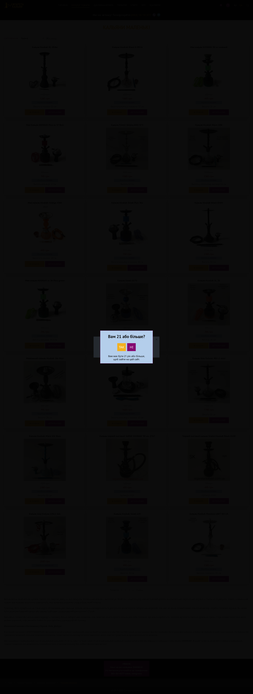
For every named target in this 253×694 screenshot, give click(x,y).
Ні (131, 347)
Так (121, 347)
